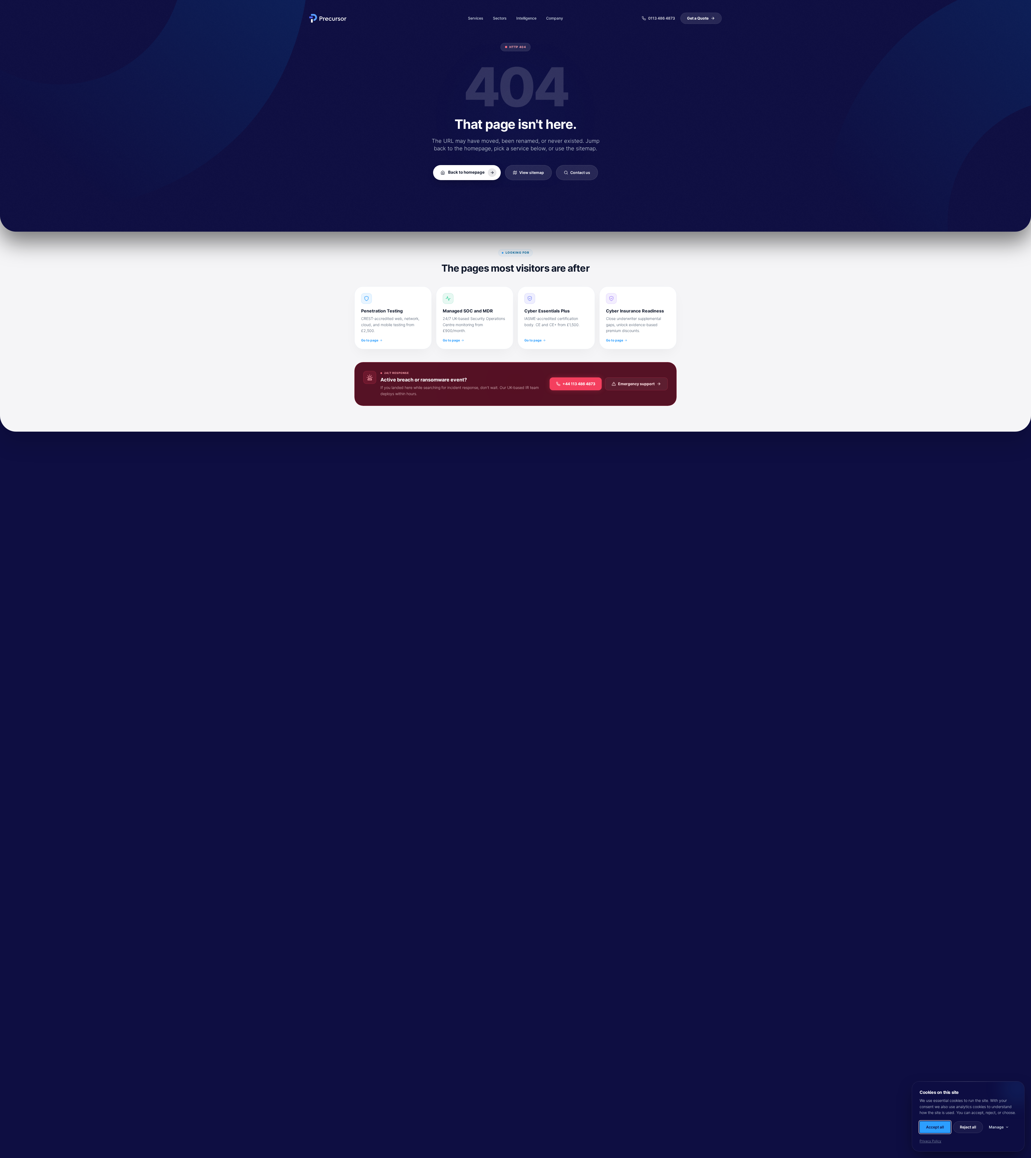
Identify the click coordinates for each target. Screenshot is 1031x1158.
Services (475, 18)
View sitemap (531, 172)
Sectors (500, 18)
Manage (996, 1127)
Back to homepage (466, 172)
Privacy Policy (930, 1141)
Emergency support (636, 383)
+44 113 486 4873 (578, 383)
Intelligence (526, 18)
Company (554, 18)
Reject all (968, 1127)
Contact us (580, 172)
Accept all (935, 1127)
